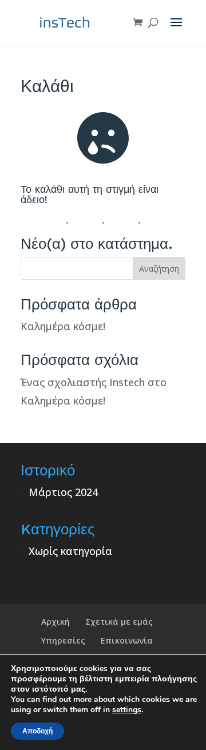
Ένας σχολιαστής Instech (83, 382)
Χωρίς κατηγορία (70, 551)
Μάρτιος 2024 (63, 492)
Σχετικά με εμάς (119, 621)
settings (126, 710)
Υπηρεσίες (63, 640)
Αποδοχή (37, 731)
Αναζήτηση (159, 268)
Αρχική (55, 621)
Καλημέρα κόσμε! (63, 326)
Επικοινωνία (127, 640)
